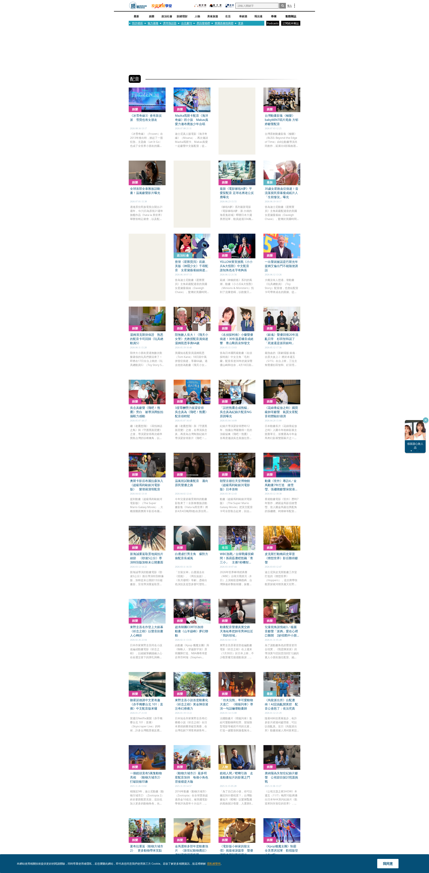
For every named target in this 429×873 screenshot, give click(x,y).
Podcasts (273, 23)
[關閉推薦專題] (425, 420)
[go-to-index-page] (138, 5)
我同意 (388, 863)
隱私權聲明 (214, 863)
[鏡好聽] (200, 5)
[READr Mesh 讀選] (230, 5)
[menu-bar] (294, 5)
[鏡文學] (216, 5)
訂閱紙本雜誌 (291, 23)
